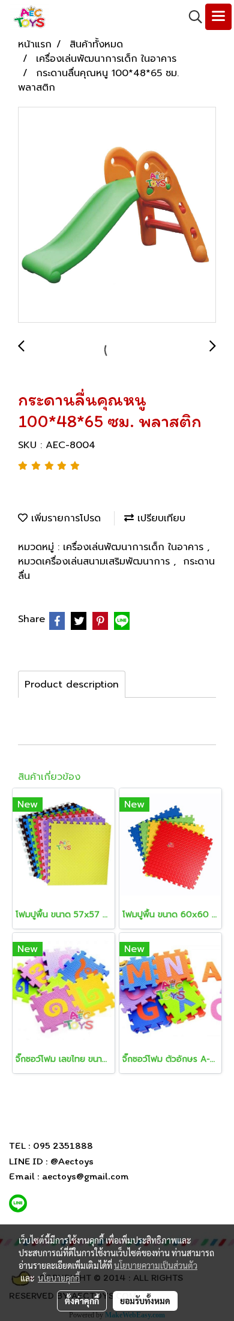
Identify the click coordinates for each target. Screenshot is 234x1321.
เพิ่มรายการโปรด (64, 518)
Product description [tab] (72, 684)
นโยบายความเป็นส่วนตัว (155, 1265)
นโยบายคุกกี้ (59, 1277)
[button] (191, 16)
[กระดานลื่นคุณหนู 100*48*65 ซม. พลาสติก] (117, 215)
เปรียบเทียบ (159, 518)
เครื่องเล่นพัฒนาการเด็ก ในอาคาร (135, 547)
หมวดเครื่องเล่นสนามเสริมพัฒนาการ (95, 561)
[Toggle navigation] (218, 17)
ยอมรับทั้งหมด (145, 1300)
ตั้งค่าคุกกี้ (82, 1300)
